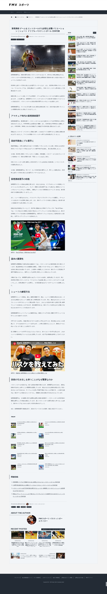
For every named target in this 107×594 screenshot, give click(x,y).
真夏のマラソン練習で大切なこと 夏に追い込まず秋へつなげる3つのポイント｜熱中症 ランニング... (86, 108)
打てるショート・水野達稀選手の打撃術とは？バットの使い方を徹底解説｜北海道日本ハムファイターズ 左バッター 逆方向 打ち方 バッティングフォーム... (86, 127)
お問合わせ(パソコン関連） (67, 577)
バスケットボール (20, 39)
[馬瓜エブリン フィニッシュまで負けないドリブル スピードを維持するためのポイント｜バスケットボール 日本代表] (31, 537)
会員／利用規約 (56, 577)
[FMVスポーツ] (19, 5)
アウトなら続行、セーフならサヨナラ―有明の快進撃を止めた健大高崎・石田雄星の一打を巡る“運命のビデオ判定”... (86, 50)
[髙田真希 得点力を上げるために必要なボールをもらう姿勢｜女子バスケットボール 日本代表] (17, 537)
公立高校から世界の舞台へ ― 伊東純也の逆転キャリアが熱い (27, 432)
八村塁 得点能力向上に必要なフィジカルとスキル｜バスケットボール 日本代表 (35, 485)
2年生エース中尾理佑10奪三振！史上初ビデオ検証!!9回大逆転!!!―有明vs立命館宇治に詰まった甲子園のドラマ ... (86, 82)
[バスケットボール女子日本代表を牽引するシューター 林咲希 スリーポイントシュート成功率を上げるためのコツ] (44, 537)
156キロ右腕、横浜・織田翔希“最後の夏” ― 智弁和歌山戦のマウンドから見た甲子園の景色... (85, 38)
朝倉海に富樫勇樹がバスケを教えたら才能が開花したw (31, 373)
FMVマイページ (27, 12)
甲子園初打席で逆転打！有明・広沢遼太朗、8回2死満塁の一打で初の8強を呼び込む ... (86, 56)
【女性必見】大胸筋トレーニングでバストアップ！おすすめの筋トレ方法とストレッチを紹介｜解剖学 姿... (86, 160)
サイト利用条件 (37, 577)
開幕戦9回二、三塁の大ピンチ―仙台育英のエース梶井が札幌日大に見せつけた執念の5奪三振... (86, 95)
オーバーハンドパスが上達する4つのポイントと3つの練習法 (86, 142)
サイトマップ (17, 577)
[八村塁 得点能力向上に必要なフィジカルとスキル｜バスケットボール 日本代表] (58, 537)
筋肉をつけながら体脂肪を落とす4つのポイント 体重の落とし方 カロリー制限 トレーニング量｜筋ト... (86, 169)
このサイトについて (46, 577)
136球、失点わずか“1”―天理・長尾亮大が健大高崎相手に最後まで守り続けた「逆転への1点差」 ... (86, 44)
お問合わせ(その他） (79, 577)
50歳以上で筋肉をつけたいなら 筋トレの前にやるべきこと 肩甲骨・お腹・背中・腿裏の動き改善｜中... (86, 151)
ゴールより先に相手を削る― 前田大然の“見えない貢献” (54, 432)
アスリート (13, 39)
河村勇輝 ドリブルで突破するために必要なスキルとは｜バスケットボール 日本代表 (36, 482)
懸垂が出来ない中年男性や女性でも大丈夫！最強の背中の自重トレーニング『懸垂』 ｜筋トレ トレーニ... (86, 178)
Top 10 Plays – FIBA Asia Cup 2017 (26, 252)
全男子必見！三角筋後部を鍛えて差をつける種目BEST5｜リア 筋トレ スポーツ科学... (86, 120)
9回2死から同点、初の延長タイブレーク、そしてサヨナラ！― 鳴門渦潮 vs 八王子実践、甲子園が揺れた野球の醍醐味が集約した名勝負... (86, 76)
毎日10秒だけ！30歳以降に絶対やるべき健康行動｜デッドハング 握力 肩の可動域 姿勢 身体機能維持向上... (86, 114)
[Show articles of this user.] (24, 519)
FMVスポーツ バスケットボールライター (37, 36)
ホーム (12, 12)
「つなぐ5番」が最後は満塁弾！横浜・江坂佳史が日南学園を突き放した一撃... (86, 69)
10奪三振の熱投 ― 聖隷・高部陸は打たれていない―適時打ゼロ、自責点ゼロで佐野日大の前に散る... (86, 89)
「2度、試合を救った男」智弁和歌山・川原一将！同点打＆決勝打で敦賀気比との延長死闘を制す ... (86, 63)
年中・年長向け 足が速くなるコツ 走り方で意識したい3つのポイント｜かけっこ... (86, 101)
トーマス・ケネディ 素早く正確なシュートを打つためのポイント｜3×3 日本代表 (28, 557)
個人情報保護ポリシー (27, 577)
